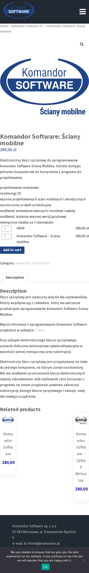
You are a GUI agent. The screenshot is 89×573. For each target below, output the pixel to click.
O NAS (39, 330)
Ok (45, 566)
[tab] (15, 277)
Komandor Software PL (27, 26)
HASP (21, 228)
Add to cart (12, 250)
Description (15, 277)
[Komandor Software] (19, 10)
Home (4, 26)
